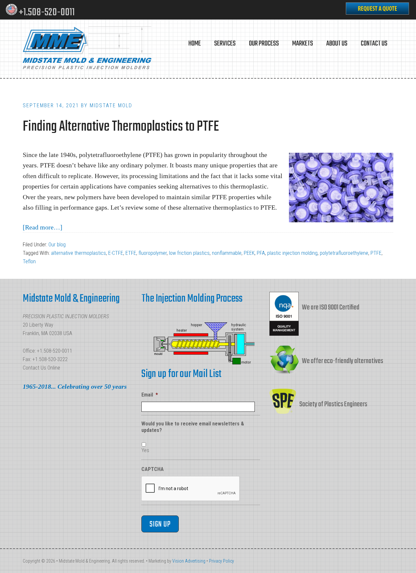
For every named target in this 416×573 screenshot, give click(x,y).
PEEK (249, 253)
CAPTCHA (152, 469)
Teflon (29, 261)
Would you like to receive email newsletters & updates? (192, 427)
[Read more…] (42, 227)
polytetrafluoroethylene (344, 253)
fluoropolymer (152, 253)
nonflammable (226, 253)
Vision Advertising (188, 561)
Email (149, 395)
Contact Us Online (41, 368)
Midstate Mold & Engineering (88, 49)
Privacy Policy (221, 561)
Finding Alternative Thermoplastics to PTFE (121, 127)
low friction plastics (189, 253)
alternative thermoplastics (78, 253)
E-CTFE (115, 253)
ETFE (130, 253)
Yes (145, 450)
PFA (261, 253)
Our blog (57, 244)
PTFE (376, 253)
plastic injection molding (292, 253)
